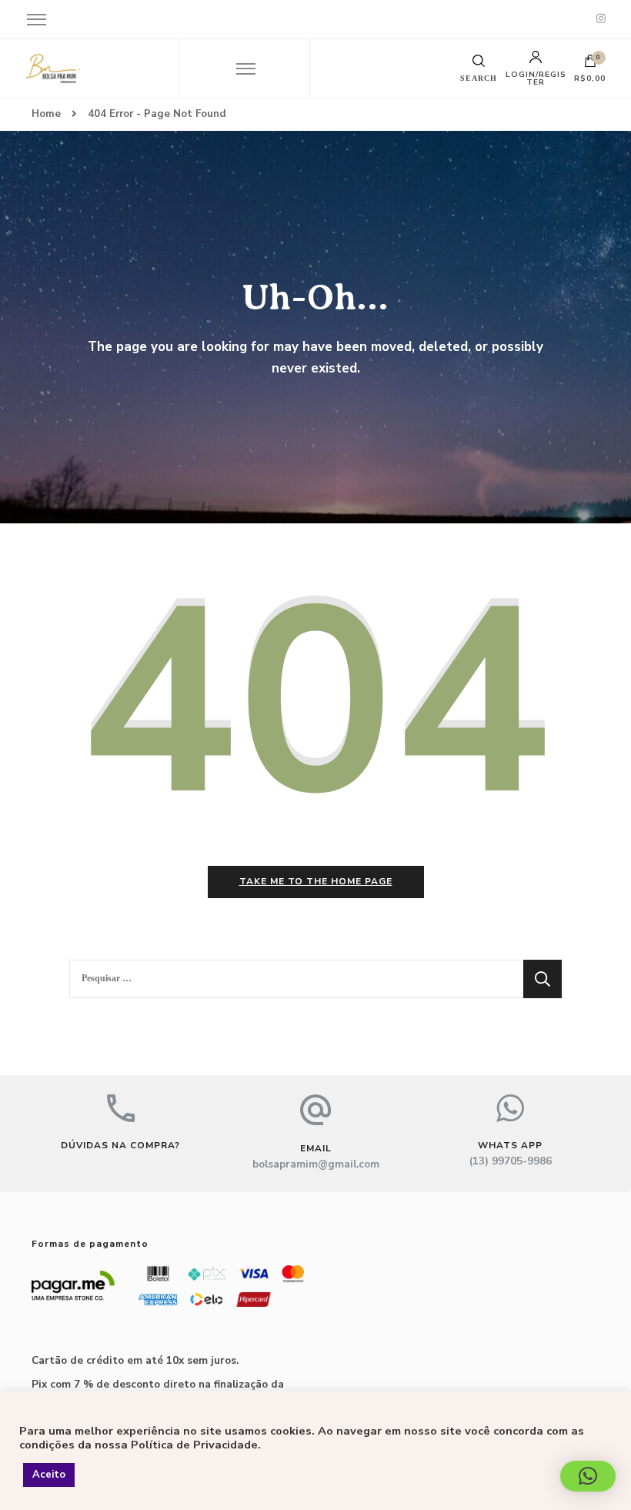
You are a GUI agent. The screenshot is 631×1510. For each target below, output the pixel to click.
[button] (588, 1476)
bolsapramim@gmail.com (315, 1164)
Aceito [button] (48, 1475)
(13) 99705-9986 (510, 1161)
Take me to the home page (315, 881)
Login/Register (536, 77)
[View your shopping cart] (590, 65)
